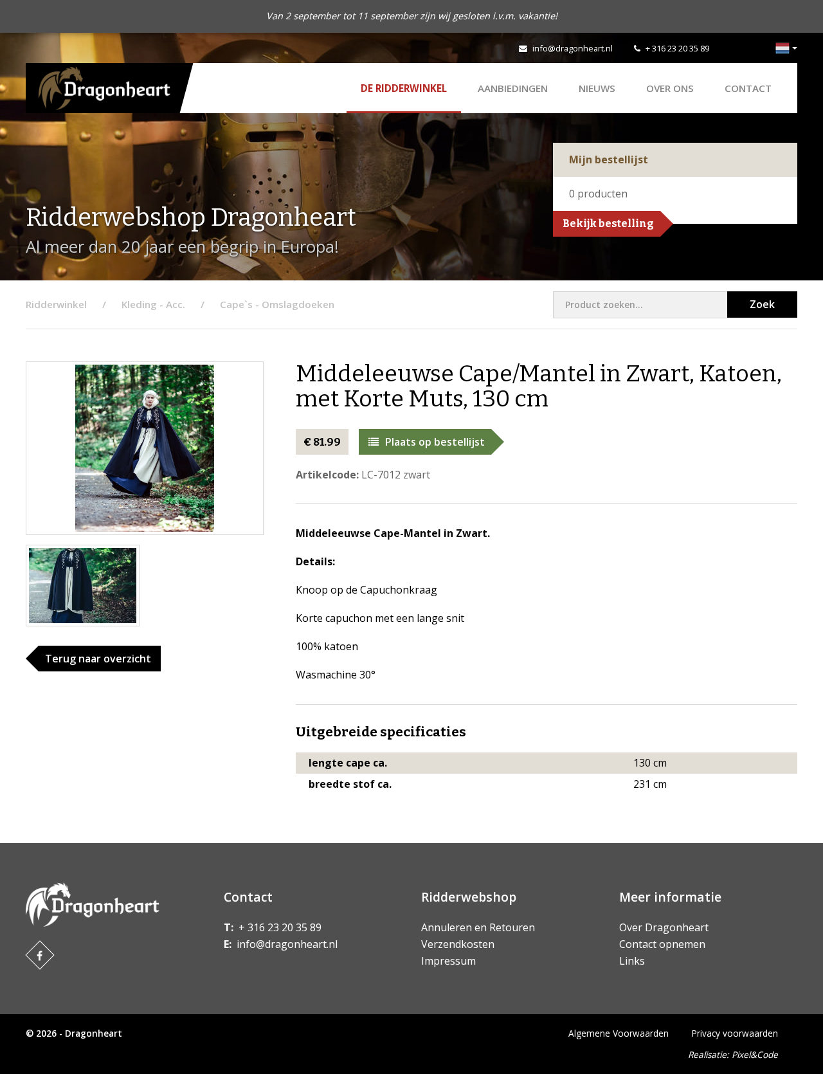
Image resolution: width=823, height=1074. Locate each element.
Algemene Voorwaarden (618, 1033)
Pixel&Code (755, 1054)
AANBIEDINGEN (513, 88)
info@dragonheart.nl (572, 48)
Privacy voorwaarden (735, 1033)
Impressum (448, 961)
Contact (748, 88)
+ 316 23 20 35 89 (677, 48)
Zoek (762, 304)
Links (632, 961)
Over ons (670, 88)
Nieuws (597, 88)
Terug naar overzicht (98, 658)
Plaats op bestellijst (435, 442)
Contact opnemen (662, 944)
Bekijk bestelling (608, 223)
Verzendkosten (457, 944)
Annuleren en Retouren (478, 927)
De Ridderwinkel (404, 88)
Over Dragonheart (664, 927)
